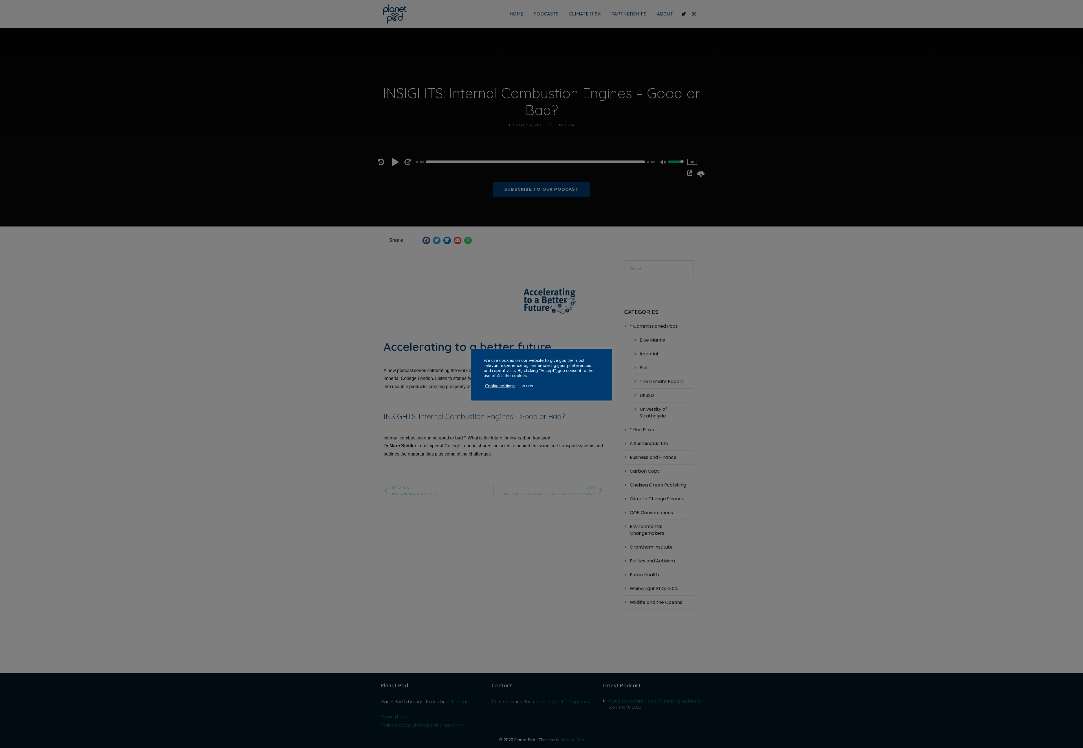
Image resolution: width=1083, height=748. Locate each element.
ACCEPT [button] (528, 386)
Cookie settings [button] (500, 385)
